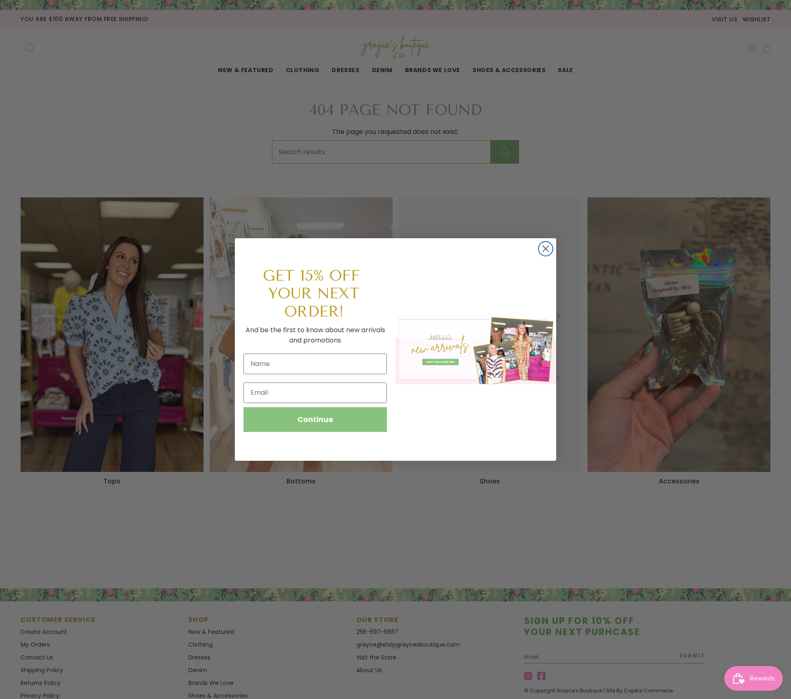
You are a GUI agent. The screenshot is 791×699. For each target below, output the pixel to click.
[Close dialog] (545, 249)
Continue (315, 419)
